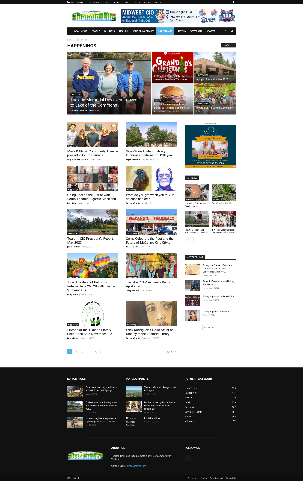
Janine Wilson (73, 247)
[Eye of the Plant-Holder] (224, 192)
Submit (125, 2)
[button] (232, 31)
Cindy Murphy (73, 294)
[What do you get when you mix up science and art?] (151, 178)
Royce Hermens (133, 159)
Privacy (204, 478)
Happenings (165, 31)
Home (116, 2)
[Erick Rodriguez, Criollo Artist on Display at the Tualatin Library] (151, 313)
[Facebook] (233, 2)
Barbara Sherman (78, 110)
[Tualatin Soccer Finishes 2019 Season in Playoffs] (197, 219)
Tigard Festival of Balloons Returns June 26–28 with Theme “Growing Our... (91, 286)
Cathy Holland (132, 290)
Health (123, 31)
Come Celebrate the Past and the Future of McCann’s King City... (150, 240)
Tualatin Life (132, 247)
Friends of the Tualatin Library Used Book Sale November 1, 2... (90, 332)
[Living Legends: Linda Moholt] (192, 315)
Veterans (196, 31)
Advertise (158, 2)
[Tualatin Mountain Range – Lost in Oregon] (134, 391)
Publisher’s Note (152, 418)
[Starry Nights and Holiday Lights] (192, 300)
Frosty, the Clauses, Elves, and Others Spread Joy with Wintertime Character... (217, 268)
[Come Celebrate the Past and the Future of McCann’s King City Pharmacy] (151, 222)
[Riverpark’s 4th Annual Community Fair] (215, 98)
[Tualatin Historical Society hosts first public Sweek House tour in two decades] (75, 406)
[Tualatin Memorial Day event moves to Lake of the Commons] (109, 88)
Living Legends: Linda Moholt (217, 311)
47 (96, 351)
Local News (80, 31)
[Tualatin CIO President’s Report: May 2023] (92, 222)
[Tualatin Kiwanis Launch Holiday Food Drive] (192, 285)
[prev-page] (187, 239)
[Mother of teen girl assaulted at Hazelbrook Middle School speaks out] (134, 406)
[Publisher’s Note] (134, 422)
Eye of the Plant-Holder (222, 203)
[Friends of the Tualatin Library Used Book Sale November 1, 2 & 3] (92, 313)
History (181, 31)
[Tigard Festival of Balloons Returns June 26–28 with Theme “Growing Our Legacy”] (92, 265)
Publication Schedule (143, 2)
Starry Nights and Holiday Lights (218, 296)
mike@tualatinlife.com (134, 465)
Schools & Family (143, 31)
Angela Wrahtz (133, 203)
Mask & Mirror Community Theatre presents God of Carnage (92, 153)
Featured (216, 199)
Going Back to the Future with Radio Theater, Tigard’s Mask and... (92, 197)
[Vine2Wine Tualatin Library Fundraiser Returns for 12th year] (151, 134)
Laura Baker (73, 338)
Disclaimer (193, 478)
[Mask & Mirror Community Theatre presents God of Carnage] (92, 134)
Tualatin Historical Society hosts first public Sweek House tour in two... (101, 405)
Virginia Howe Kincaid (77, 159)
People (96, 31)
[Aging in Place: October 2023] (215, 67)
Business (109, 31)
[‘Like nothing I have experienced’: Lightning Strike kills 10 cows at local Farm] (75, 422)
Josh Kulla (72, 203)
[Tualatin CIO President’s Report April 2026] (151, 265)
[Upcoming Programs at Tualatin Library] (197, 192)
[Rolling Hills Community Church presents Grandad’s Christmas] (172, 67)
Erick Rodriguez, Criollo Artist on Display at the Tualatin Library (150, 332)
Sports (210, 31)
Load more (209, 327)
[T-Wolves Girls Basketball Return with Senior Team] (224, 219)
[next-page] (103, 351)
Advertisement (216, 478)
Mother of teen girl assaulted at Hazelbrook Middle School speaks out (159, 405)
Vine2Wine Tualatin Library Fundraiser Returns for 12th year (149, 153)
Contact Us (231, 478)
